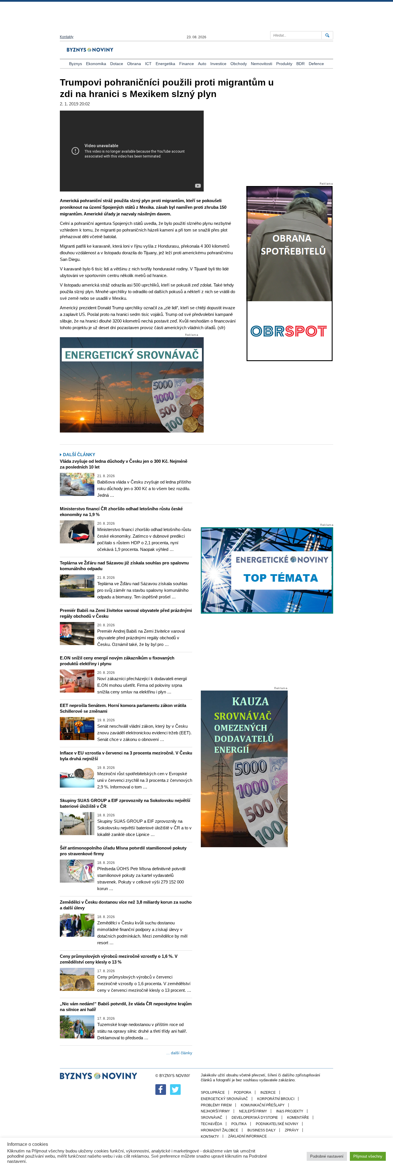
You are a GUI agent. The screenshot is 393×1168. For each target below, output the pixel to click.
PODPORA (242, 1093)
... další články (179, 1053)
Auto (202, 63)
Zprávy (292, 1130)
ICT (148, 63)
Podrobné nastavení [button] (327, 1156)
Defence (316, 63)
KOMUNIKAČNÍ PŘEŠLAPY (263, 1105)
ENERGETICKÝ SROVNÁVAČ (224, 1099)
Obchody (238, 63)
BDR (300, 63)
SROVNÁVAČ (211, 1118)
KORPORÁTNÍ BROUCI (275, 1099)
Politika (239, 1124)
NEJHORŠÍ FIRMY (215, 1111)
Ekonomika (96, 63)
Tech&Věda (211, 1124)
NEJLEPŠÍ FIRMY (253, 1111)
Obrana (134, 63)
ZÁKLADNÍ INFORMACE (247, 1136)
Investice (218, 63)
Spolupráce (213, 1093)
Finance (186, 63)
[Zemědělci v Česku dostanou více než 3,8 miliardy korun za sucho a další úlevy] (77, 925)
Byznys (75, 63)
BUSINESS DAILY (261, 1130)
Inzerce (268, 1093)
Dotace (116, 63)
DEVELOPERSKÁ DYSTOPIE (255, 1118)
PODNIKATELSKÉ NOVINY (277, 1124)
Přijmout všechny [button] (367, 1156)
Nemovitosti (261, 63)
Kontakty (66, 37)
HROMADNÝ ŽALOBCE (219, 1130)
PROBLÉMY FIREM (216, 1105)
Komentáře (298, 1118)
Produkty (284, 63)
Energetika (165, 63)
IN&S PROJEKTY (289, 1111)
